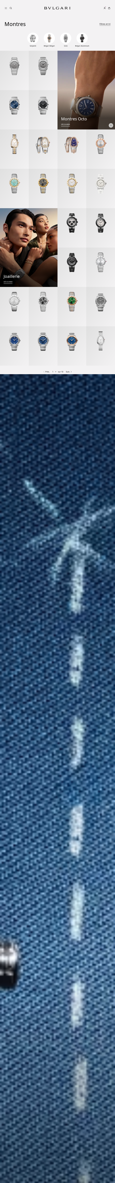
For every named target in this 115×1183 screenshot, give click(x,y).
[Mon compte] (104, 8)
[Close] (107, 14)
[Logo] (57, 8)
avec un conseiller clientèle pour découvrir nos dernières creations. (69, 2)
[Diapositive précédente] (15, 2)
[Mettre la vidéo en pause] (111, 125)
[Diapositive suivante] (99, 2)
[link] (100, 8)
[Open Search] (95, 8)
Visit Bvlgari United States (84, 20)
